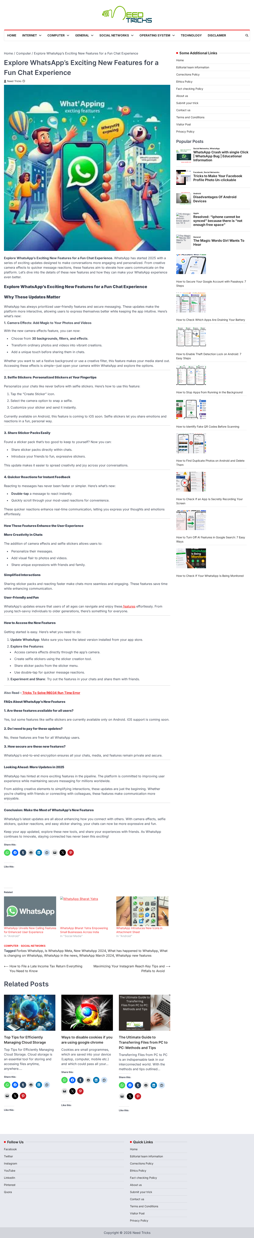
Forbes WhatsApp (29, 951)
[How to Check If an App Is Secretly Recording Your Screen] (191, 482)
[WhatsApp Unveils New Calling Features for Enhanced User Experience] (30, 911)
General (82, 35)
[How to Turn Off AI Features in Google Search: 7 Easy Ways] (191, 520)
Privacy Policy (185, 131)
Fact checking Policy (189, 88)
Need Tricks (14, 81)
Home (11, 35)
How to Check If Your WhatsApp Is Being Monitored (210, 575)
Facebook (10, 1149)
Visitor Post (183, 124)
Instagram (10, 1163)
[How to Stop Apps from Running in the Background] (191, 375)
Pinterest (9, 1184)
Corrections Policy (188, 74)
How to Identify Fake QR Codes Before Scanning (207, 426)
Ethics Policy (184, 81)
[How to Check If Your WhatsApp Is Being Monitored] (191, 558)
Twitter (8, 1156)
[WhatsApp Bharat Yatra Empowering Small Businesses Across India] (86, 911)
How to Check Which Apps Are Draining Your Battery (210, 319)
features (128, 606)
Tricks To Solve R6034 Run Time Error (51, 693)
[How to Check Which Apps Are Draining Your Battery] (191, 302)
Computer (56, 35)
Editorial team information (192, 67)
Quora (8, 1192)
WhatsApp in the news (60, 955)
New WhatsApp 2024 (90, 951)
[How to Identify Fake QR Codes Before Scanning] (191, 409)
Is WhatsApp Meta (58, 951)
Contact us (183, 110)
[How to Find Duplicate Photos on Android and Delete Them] (191, 443)
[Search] (247, 35)
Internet (29, 35)
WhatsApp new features (133, 955)
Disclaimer (217, 35)
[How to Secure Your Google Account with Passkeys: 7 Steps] (191, 264)
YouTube (9, 1170)
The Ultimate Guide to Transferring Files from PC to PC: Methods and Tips (143, 1042)
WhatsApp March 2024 (96, 955)
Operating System (155, 35)
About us (182, 95)
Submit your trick (187, 103)
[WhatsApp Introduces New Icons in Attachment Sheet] (142, 911)
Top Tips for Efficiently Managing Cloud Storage (25, 1039)
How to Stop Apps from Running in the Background (209, 392)
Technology (191, 35)
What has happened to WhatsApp (133, 951)
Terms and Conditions (190, 117)
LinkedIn (9, 1177)
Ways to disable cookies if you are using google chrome (87, 1039)
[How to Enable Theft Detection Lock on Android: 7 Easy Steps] (191, 337)
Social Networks (114, 35)
